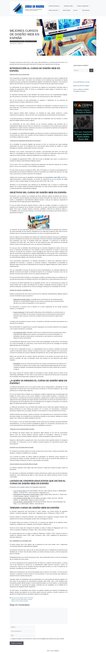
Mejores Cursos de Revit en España (19, 600)
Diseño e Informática (31, 41)
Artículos (75, 10)
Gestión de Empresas (54, 6)
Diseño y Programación (82, 6)
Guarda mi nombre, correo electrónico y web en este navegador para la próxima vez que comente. (37, 638)
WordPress (56, 177)
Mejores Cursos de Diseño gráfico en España (21, 599)
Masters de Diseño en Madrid (81, 85)
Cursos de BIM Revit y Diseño (81, 82)
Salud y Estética (66, 10)
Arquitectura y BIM (68, 6)
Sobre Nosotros (86, 10)
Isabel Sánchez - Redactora (16, 43)
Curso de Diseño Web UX (20, 490)
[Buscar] (91, 70)
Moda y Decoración (53, 10)
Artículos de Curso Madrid (17, 41)
